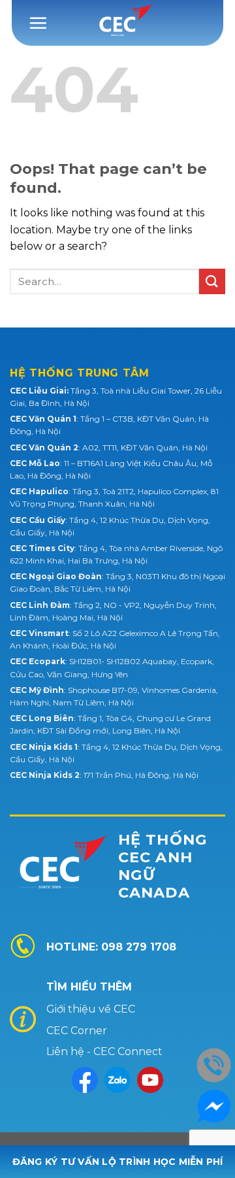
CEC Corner (76, 1030)
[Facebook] (85, 1080)
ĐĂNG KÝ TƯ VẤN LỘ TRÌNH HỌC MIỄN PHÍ (117, 1162)
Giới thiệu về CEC (90, 1009)
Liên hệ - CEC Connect (104, 1051)
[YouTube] (150, 1080)
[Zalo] (117, 1080)
